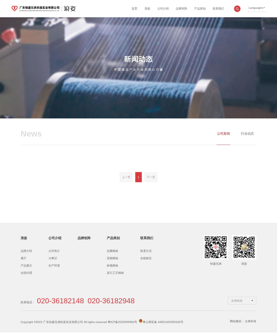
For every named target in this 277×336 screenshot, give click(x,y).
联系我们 (218, 8)
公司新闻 (223, 133)
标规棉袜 (112, 265)
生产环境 (54, 265)
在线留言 (146, 258)
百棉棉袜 (112, 258)
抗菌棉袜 (112, 251)
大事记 (52, 258)
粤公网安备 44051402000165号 (163, 322)
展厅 (23, 258)
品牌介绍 (26, 251)
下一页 (151, 177)
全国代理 (26, 272)
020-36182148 (60, 301)
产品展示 (26, 265)
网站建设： (237, 321)
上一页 (126, 177)
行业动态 (247, 133)
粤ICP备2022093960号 (122, 322)
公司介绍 (163, 8)
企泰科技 (250, 321)
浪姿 (147, 8)
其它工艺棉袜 (115, 272)
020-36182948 (111, 301)
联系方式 (146, 251)
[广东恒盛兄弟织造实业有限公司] (43, 8)
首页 (134, 8)
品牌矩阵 (181, 8)
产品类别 (200, 8)
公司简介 (54, 251)
